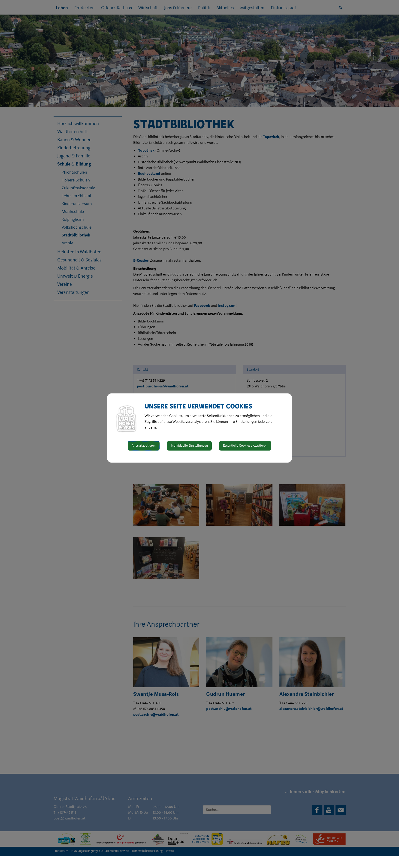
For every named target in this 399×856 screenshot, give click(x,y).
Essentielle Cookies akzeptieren (245, 445)
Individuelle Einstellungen (189, 445)
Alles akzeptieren (144, 445)
